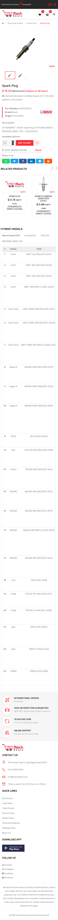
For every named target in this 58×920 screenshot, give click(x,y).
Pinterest (8, 878)
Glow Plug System (15, 23)
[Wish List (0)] (40, 14)
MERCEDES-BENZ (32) (12, 241)
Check (38, 150)
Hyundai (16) (30, 235)
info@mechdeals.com (18, 777)
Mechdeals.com (21, 898)
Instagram (9, 869)
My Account (7, 798)
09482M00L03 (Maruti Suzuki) (14, 207)
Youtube (8, 865)
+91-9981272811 (15, 770)
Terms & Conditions (11, 823)
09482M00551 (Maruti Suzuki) (43, 212)
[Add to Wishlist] (37, 143)
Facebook (8, 873)
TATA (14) (45, 235)
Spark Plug (31, 23)
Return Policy (8, 818)
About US (6, 833)
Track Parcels (8, 808)
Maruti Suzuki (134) (11, 235)
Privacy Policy (8, 813)
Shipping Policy (9, 828)
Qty (5, 143)
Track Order (7, 803)
